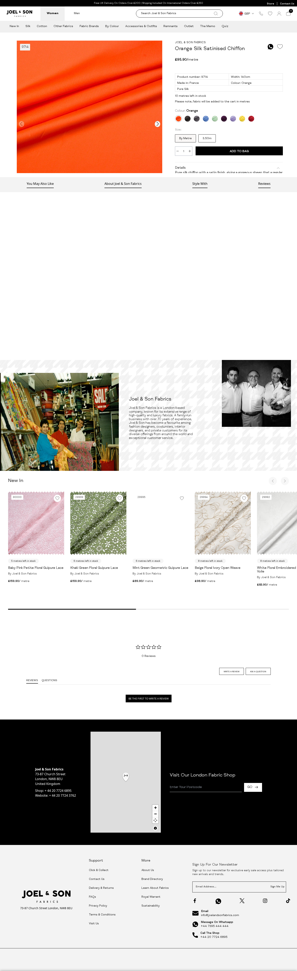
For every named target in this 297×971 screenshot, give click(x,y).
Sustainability (150, 906)
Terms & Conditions (102, 914)
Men (77, 13)
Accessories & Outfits (141, 26)
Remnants (170, 26)
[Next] (285, 481)
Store (270, 4)
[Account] (279, 14)
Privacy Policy (98, 906)
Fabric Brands (89, 26)
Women (52, 13)
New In (14, 26)
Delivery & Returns (101, 888)
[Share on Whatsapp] (270, 46)
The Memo (207, 26)
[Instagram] (265, 900)
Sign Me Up (277, 887)
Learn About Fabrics (155, 888)
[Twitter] (242, 900)
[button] (126, 777)
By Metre (185, 138)
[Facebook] (194, 900)
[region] (126, 782)
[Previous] (273, 481)
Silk (27, 26)
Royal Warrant (150, 897)
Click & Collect (98, 870)
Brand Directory (152, 879)
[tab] (231, 671)
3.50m (207, 138)
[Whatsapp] (218, 901)
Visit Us (94, 923)
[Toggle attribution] (155, 828)
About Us (147, 870)
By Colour (112, 26)
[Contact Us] (261, 14)
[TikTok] (288, 900)
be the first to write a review (148, 698)
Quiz (225, 26)
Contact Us (287, 4)
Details (180, 168)
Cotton (42, 26)
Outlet (189, 26)
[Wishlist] (270, 14)
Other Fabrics (63, 26)
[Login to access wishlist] (280, 46)
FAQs (92, 897)
